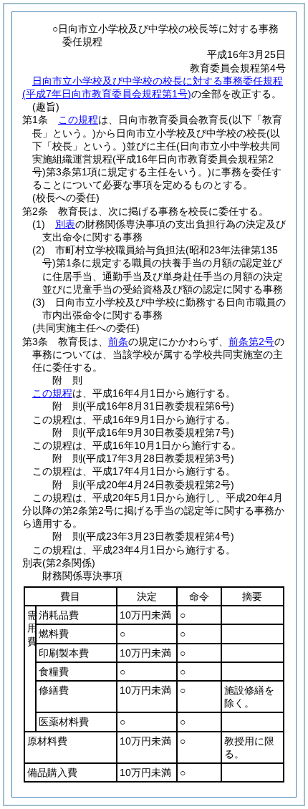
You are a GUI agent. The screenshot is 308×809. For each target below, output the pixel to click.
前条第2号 (251, 341)
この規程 (78, 119)
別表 (65, 224)
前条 (118, 341)
